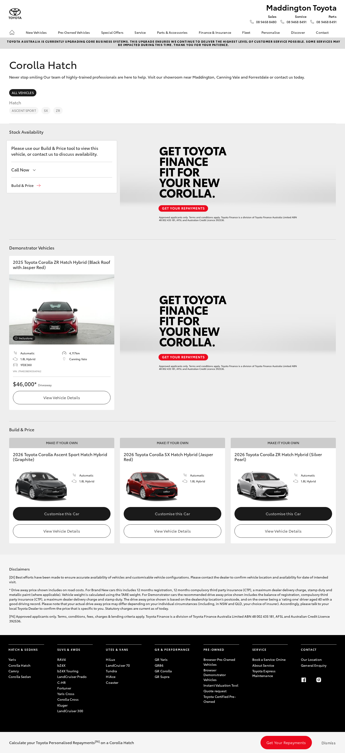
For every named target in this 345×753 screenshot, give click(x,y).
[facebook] (304, 680)
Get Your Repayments (286, 742)
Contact (322, 32)
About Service (263, 665)
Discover (298, 32)
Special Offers (112, 32)
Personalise (270, 32)
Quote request (215, 691)
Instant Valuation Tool (220, 685)
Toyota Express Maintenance (264, 673)
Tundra (111, 671)
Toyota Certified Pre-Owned (219, 699)
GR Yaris (161, 659)
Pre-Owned (213, 649)
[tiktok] (334, 680)
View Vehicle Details (61, 397)
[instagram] (319, 680)
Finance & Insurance (215, 32)
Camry (13, 671)
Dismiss (329, 742)
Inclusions (26, 338)
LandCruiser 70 (118, 665)
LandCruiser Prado (72, 676)
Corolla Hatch (19, 665)
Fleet (246, 32)
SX (46, 110)
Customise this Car (61, 513)
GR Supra (162, 676)
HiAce (110, 676)
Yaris (12, 659)
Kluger (62, 705)
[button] (26, 185)
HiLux (110, 659)
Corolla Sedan (19, 676)
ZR (58, 110)
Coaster (112, 682)
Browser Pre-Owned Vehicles (219, 661)
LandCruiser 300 (70, 710)
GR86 (159, 665)
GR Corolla (163, 671)
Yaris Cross (66, 693)
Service (140, 32)
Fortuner (64, 688)
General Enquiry (313, 665)
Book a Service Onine (269, 659)
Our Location (311, 659)
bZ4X (61, 665)
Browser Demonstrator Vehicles (214, 675)
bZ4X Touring (68, 671)
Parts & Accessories (172, 32)
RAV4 (61, 659)
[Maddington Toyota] (15, 13)
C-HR (61, 682)
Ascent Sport (24, 110)
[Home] (11, 32)
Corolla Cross (68, 699)
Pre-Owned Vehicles (74, 32)
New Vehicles (36, 32)
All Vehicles (23, 92)
